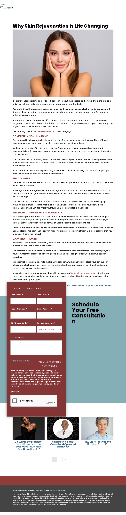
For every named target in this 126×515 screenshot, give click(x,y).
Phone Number (18, 308)
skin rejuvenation (46, 131)
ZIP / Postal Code (19, 323)
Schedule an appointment (83, 273)
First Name (16, 294)
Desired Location (46, 323)
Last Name (43, 294)
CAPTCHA (14, 391)
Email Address (44, 308)
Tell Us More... (17, 337)
